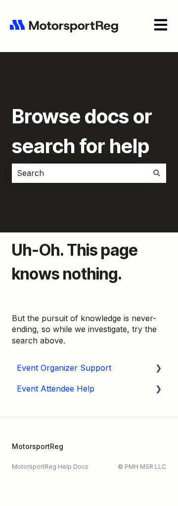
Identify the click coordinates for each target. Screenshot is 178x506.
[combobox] (79, 173)
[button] (158, 368)
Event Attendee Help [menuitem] (55, 389)
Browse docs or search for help (82, 131)
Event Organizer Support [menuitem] (64, 368)
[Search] (156, 173)
